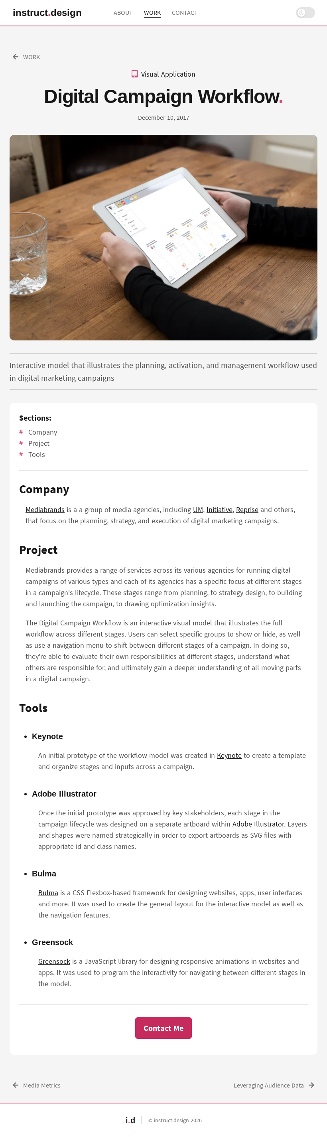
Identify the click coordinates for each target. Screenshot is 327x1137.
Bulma (48, 892)
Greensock (54, 961)
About (123, 12)
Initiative (219, 509)
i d (47, 13)
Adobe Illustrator (258, 824)
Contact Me (163, 1028)
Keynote (229, 755)
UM (198, 509)
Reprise (247, 509)
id (130, 1120)
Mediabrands (45, 509)
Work (152, 12)
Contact (185, 12)
